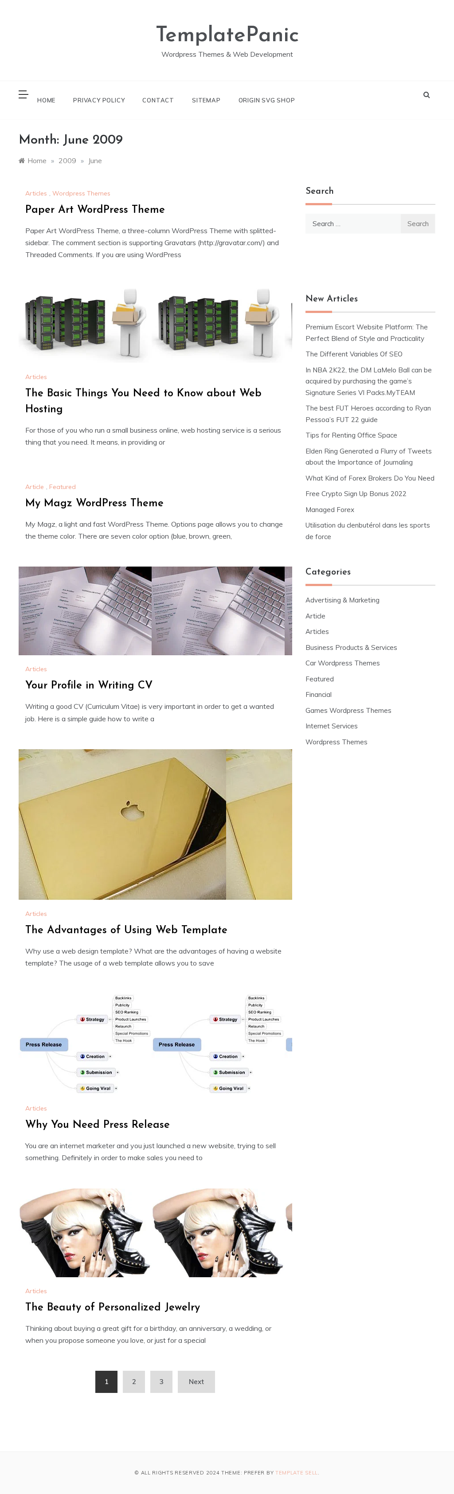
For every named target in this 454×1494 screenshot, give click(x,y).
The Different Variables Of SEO (354, 354)
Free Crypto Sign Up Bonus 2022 (356, 493)
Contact (158, 100)
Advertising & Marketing (342, 600)
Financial (318, 694)
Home (46, 100)
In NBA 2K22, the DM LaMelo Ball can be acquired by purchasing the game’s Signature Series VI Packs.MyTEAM (368, 381)
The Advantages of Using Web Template (126, 930)
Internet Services (331, 726)
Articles (36, 193)
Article (34, 487)
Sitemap (206, 100)
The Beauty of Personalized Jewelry (112, 1307)
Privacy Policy (99, 100)
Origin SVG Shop (267, 100)
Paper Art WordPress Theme (95, 210)
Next (196, 1381)
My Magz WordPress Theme (94, 503)
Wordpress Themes (81, 193)
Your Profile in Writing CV (89, 686)
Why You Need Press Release (97, 1125)
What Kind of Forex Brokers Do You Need (369, 478)
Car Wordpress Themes (342, 663)
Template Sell (296, 1473)
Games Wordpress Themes (348, 710)
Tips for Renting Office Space (352, 435)
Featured (62, 487)
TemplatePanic (227, 36)
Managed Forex (329, 509)
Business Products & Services (351, 647)
